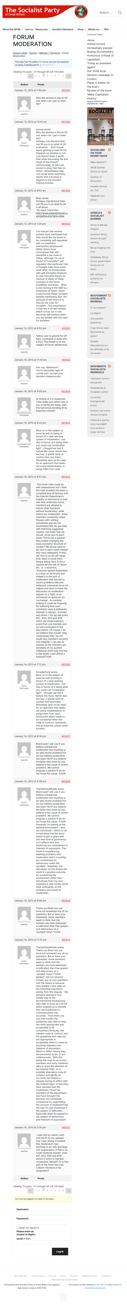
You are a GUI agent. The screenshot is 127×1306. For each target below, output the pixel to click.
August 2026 (20, 52)
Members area (89, 1275)
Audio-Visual (37, 1275)
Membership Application (64, 1279)
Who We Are (20, 1275)
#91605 (66, 422)
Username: (23, 1209)
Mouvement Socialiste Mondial (98, 298)
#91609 (66, 900)
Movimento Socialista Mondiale (98, 369)
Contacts (106, 1275)
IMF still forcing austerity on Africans (98, 278)
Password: (23, 1218)
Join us (29, 29)
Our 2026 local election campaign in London (100, 75)
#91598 (66, 121)
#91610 (66, 939)
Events (52, 1275)
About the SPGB (11, 29)
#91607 (66, 736)
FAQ (106, 29)
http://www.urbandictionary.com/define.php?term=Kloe (52, 214)
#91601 (66, 328)
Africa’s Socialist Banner (97, 215)
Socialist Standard (62, 29)
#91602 (66, 359)
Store (63, 1275)
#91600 (66, 223)
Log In (60, 1251)
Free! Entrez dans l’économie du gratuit (99, 332)
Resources (42, 29)
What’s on (93, 29)
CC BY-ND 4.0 (100, 1284)
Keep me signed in (29, 1227)
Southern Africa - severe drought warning (99, 238)
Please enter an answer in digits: (26, 1233)
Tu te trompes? (98, 307)
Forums (33, 52)
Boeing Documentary (100, 51)
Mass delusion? (98, 162)
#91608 (66, 781)
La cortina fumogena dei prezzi (97, 401)
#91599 (66, 190)
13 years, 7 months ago (25, 64)
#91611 (66, 1127)
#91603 (66, 476)
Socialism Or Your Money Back (98, 152)
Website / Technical (49, 52)
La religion (95, 313)
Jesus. (91, 40)
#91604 (66, 391)
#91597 (66, 90)
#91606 (66, 664)
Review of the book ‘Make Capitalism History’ (99, 94)
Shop (81, 29)
